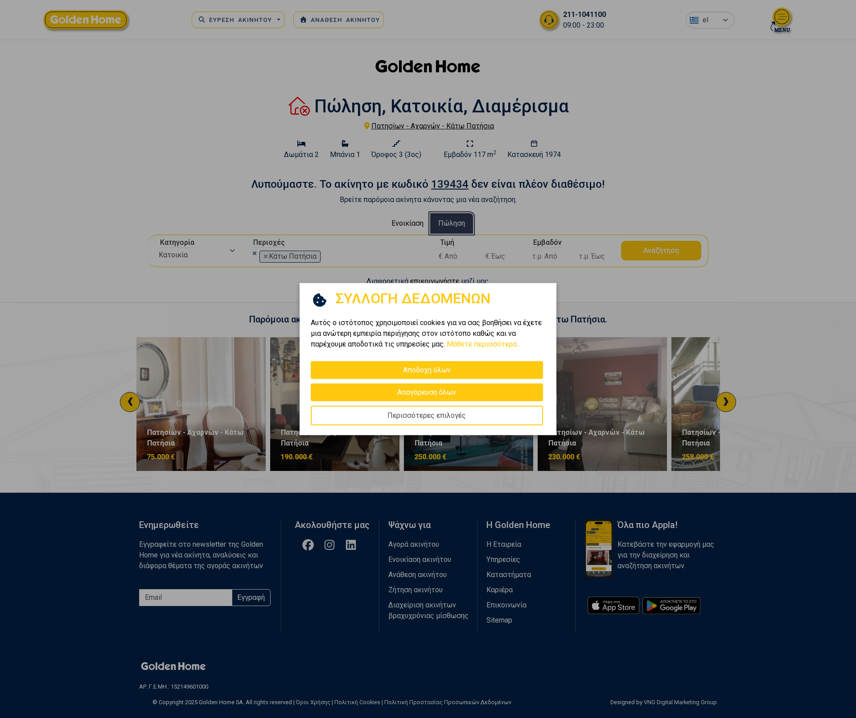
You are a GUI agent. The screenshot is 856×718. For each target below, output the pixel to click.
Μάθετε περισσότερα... (484, 344)
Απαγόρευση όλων (426, 392)
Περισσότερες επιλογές (426, 415)
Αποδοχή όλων (427, 370)
